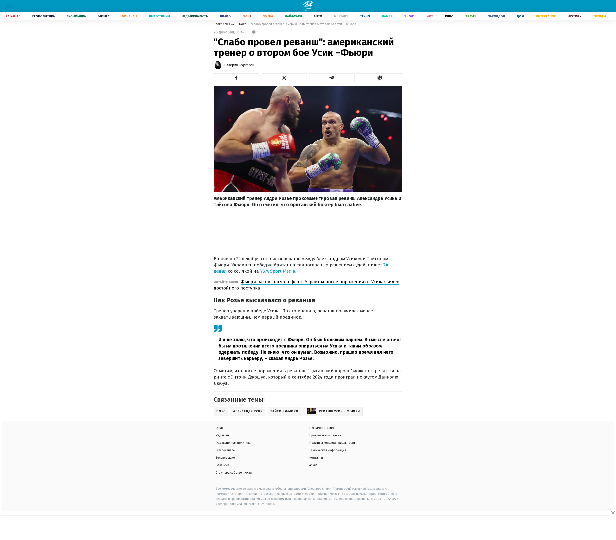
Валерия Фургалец (239, 65)
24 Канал (13, 16)
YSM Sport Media (277, 271)
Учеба (268, 16)
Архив (313, 465)
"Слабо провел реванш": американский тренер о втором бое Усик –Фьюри (303, 24)
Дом (520, 16)
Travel (470, 16)
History (574, 16)
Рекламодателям (321, 428)
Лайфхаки (293, 16)
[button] (236, 77)
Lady (429, 16)
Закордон (496, 16)
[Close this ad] (612, 512)
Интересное (546, 16)
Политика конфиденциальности (332, 442)
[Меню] (9, 6)
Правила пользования (325, 435)
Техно (365, 16)
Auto (318, 16)
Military (341, 16)
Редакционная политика (233, 442)
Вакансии (222, 465)
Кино (449, 16)
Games (387, 16)
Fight (247, 16)
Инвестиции (159, 16)
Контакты (316, 457)
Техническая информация (327, 450)
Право (225, 16)
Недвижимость (195, 16)
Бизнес (103, 16)
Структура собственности (234, 472)
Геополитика (43, 16)
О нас (219, 428)
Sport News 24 (224, 24)
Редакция (223, 435)
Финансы (129, 16)
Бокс (243, 24)
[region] (308, 528)
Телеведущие (225, 457)
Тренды (599, 16)
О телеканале (225, 450)
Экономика (76, 16)
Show (409, 16)
